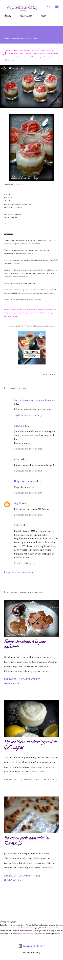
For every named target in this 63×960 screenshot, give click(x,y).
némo (17, 459)
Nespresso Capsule (24, 481)
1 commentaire (29, 779)
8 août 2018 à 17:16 (24, 563)
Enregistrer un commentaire (19, 572)
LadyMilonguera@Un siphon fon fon (33, 399)
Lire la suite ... (12, 683)
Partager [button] (49, 374)
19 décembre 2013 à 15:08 (28, 470)
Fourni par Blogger (33, 946)
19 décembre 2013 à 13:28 (28, 448)
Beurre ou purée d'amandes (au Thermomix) (27, 841)
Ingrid (17, 503)
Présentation (25, 16)
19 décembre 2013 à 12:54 (28, 415)
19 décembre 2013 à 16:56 (28, 492)
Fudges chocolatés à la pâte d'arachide (25, 644)
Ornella (18, 425)
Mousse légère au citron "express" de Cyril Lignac (30, 745)
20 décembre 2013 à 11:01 (28, 514)
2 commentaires (29, 679)
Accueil (7, 16)
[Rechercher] (49, 6)
